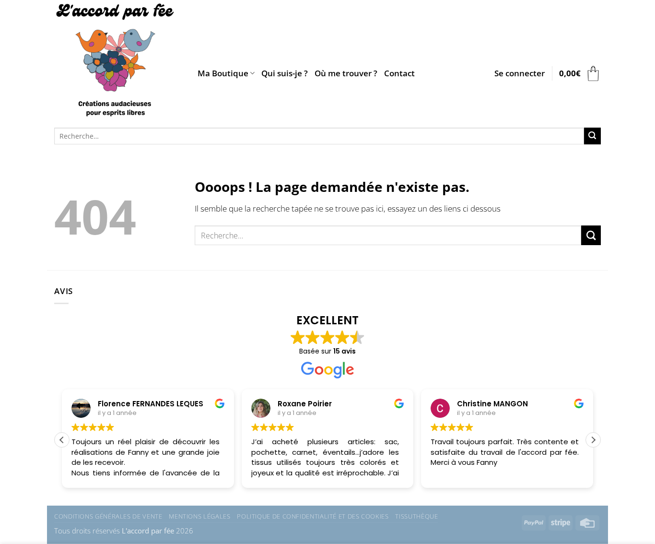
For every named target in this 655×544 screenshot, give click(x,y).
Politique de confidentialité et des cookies (312, 516)
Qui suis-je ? (284, 73)
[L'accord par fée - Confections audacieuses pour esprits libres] (118, 61)
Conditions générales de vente (108, 516)
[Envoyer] (592, 136)
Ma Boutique (223, 73)
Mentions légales (199, 516)
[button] (519, 73)
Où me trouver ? (346, 73)
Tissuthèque (416, 516)
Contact (399, 73)
